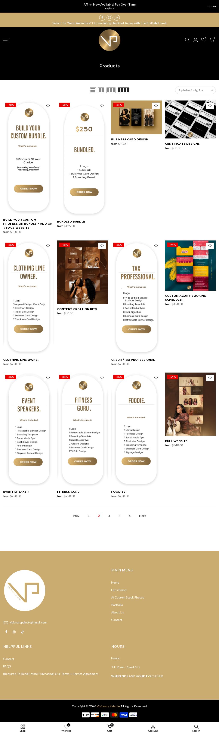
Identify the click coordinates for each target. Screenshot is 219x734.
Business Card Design (129, 139)
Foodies (118, 491)
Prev (76, 515)
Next (142, 515)
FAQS (7, 666)
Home (115, 582)
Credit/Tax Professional (133, 359)
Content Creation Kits (77, 309)
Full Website (176, 441)
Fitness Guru (68, 491)
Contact (116, 620)
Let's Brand (118, 590)
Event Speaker (16, 491)
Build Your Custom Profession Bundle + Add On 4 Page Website (27, 223)
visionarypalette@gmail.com (28, 622)
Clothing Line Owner (21, 359)
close (213, 6)
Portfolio (117, 605)
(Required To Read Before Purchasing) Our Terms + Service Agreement (51, 674)
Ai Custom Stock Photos (127, 597)
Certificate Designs (182, 143)
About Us (117, 612)
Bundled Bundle (71, 221)
